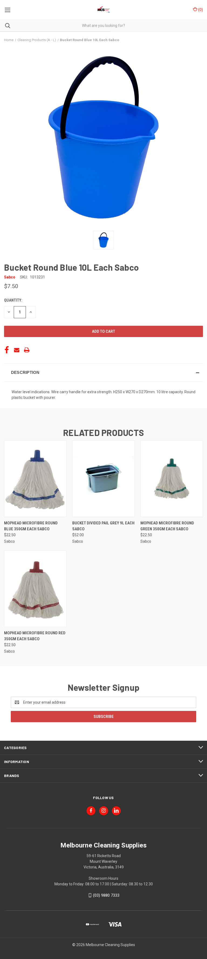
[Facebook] (6, 350)
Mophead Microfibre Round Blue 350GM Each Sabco (31, 526)
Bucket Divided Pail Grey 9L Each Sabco (103, 526)
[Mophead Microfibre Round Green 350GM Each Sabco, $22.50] (172, 479)
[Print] (26, 350)
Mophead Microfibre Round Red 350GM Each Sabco (34, 636)
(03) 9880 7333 (106, 895)
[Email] (16, 350)
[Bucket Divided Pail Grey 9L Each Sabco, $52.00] (103, 479)
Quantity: (13, 300)
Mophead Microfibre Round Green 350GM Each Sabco (167, 526)
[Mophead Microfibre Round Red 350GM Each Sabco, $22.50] (35, 589)
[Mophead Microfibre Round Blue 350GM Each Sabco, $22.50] (35, 479)
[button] (103, 372)
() (200, 10)
